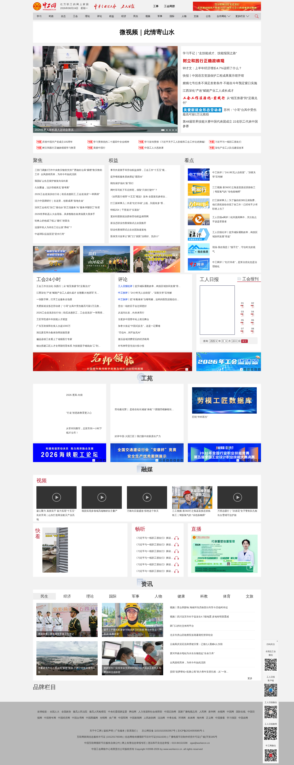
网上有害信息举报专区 (134, 759)
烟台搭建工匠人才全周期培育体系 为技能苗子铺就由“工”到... (68, 345)
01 (242, 303)
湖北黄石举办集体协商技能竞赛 (53, 332)
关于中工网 (96, 746)
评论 (99, 16)
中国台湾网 (78, 734)
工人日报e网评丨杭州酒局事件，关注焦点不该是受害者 (234, 219)
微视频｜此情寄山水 (147, 32)
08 (252, 328)
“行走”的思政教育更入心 (79, 412)
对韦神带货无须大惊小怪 (131, 345)
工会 (75, 16)
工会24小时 (48, 279)
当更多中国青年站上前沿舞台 (133, 319)
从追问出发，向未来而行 (131, 312)
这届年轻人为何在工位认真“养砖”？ (53, 227)
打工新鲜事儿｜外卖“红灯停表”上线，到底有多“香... (137, 203)
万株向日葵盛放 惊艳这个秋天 (143, 510)
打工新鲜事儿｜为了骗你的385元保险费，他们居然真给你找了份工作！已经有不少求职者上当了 (235, 204)
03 (242, 311)
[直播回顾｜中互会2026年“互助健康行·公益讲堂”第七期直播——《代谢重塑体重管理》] (224, 554)
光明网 (103, 734)
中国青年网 (50, 734)
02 (252, 303)
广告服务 (120, 746)
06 (252, 320)
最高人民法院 (80, 727)
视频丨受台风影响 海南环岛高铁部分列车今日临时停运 (199, 607)
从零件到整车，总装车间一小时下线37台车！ (84, 430)
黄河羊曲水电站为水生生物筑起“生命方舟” (192, 653)
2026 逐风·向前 (74, 395)
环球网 (182, 734)
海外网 (200, 734)
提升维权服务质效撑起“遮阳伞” (126, 176)
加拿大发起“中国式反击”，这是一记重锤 (139, 326)
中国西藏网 (92, 734)
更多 (250, 678)
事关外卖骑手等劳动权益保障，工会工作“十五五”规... (138, 170)
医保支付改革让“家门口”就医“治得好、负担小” (134, 236)
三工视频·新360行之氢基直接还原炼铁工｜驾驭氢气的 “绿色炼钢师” (233, 189)
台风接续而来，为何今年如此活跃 (59, 174)
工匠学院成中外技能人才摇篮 (51, 319)
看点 (189, 160)
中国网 (230, 727)
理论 (87, 16)
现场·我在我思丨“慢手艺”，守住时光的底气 (233, 249)
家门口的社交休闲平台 (182, 625)
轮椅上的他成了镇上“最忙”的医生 (52, 220)
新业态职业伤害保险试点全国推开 (128, 223)
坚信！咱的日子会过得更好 (132, 306)
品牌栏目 (44, 687)
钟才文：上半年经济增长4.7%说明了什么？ (212, 68)
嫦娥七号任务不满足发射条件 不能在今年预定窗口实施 (220, 83)
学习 (39, 16)
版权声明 (108, 746)
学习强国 (231, 734)
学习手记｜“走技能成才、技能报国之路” (210, 53)
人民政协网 (150, 734)
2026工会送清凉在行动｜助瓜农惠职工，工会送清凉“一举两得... (70, 312)
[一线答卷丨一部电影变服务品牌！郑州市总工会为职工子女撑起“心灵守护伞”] (156, 259)
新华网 (212, 727)
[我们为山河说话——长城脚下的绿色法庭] (106, 259)
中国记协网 (170, 727)
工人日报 (209, 279)
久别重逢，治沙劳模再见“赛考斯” (52, 187)
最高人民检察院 (97, 727)
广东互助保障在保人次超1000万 (53, 326)
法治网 (161, 734)
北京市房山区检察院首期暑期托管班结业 (191, 635)
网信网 (132, 727)
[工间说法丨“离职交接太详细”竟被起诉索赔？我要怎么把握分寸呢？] (56, 259)
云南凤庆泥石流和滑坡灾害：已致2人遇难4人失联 (196, 644)
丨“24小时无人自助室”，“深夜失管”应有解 (145, 292)
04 (252, 311)
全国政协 (66, 727)
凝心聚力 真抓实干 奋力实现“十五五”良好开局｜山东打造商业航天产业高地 (55, 515)
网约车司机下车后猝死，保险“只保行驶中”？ (133, 190)
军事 (160, 16)
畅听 (140, 529)
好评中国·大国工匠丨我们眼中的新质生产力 (138, 436)
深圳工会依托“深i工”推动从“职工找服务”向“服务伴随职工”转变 (67, 207)
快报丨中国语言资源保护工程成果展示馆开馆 (213, 75)
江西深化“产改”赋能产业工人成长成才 (208, 90)
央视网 (221, 727)
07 (242, 328)
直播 (196, 529)
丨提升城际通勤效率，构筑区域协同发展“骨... (149, 286)
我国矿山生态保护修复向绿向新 (51, 181)
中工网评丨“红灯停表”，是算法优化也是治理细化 (234, 264)
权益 (111, 16)
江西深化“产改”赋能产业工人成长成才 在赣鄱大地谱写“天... (67, 292)
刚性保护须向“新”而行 (122, 183)
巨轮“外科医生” (200, 416)
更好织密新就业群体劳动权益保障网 (129, 216)
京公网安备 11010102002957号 (158, 746)
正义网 (209, 734)
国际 (172, 16)
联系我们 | (132, 746)
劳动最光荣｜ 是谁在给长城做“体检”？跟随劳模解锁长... (144, 409)
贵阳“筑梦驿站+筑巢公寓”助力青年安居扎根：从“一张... (199, 671)
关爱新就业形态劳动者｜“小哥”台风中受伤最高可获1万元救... (68, 306)
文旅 (196, 16)
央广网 (112, 734)
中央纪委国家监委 (117, 727)
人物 (184, 16)
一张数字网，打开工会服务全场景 (54, 299)
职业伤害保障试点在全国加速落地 (128, 229)
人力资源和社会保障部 (150, 727)
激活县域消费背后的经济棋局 (133, 339)
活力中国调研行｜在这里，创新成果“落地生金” (59, 200)
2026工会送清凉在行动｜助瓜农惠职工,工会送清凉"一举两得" (67, 194)
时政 (51, 16)
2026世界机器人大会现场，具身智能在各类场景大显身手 (65, 214)
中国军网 (123, 734)
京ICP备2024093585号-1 (190, 746)
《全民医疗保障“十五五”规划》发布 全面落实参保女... (138, 196)
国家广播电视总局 (187, 727)
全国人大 (54, 727)
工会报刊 (250, 279)
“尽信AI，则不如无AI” (129, 332)
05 (242, 320)
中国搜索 (220, 734)
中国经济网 (64, 734)
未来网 (191, 734)
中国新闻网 (136, 734)
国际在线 (241, 727)
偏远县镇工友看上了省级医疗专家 (54, 339)
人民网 (202, 727)
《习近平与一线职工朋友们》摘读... (154, 538)
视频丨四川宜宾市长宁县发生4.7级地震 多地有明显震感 (199, 616)
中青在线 (171, 734)
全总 (63, 16)
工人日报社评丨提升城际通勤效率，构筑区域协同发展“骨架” (235, 234)
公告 (208, 16)
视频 (147, 16)
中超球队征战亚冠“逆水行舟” (50, 234)
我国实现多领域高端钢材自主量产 (99, 510)
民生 (135, 16)
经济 (123, 16)
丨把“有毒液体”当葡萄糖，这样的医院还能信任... (148, 299)
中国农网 (243, 734)
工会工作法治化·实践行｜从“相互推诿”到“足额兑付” (63, 286)
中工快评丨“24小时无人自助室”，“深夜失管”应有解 (234, 174)
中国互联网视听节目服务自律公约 (102, 759)
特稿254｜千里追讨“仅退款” (125, 209)
